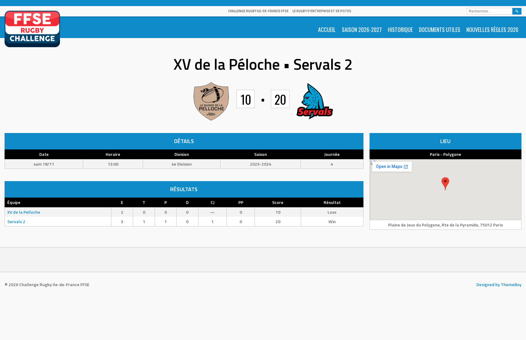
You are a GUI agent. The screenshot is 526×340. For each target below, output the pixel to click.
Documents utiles (439, 29)
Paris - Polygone (445, 154)
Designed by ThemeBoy (498, 284)
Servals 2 (16, 221)
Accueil (327, 29)
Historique (400, 29)
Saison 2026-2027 (362, 29)
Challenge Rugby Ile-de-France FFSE (258, 11)
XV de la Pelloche (23, 212)
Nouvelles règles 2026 (492, 29)
